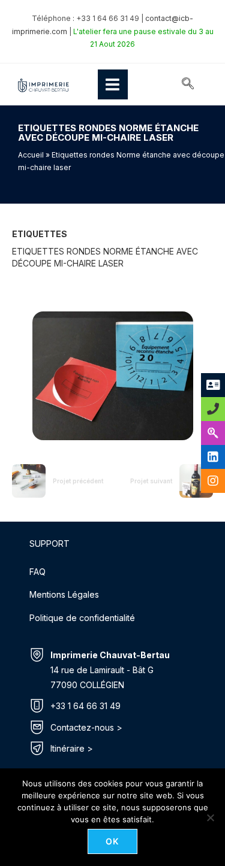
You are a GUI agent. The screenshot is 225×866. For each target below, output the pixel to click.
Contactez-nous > (86, 727)
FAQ (37, 572)
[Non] (210, 817)
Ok (112, 841)
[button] (188, 84)
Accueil (31, 154)
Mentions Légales (64, 594)
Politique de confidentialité (82, 618)
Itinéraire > (71, 748)
